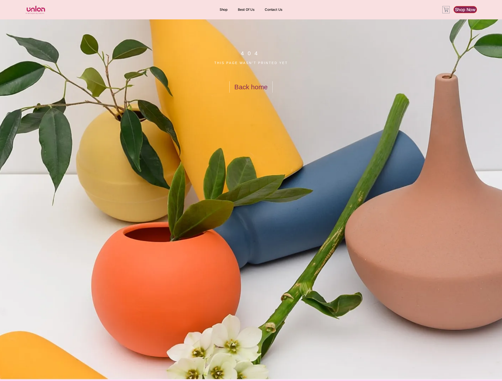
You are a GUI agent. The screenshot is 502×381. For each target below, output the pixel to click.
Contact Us (273, 10)
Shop (224, 10)
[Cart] (446, 9)
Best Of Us (246, 10)
